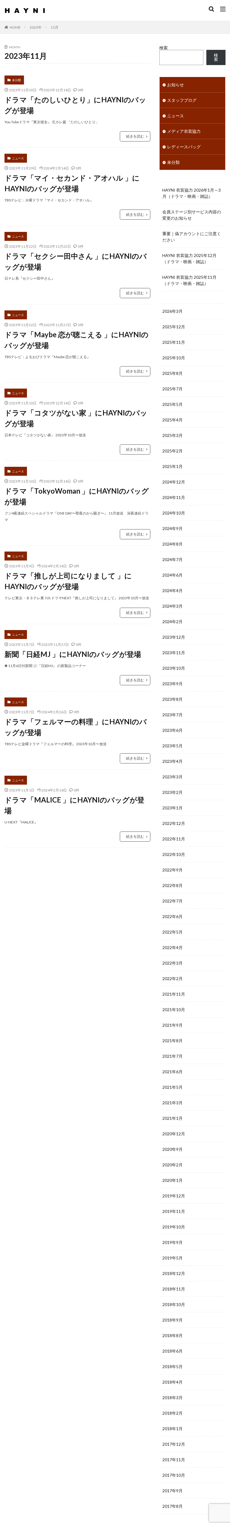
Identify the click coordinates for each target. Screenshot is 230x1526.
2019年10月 (173, 1226)
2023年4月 (172, 761)
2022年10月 (173, 854)
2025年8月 (172, 373)
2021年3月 (172, 1102)
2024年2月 (172, 621)
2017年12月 (173, 1444)
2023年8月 (172, 699)
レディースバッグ (184, 146)
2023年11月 (173, 652)
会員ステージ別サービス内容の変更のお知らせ (191, 215)
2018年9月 (172, 1319)
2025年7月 (172, 388)
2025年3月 (172, 435)
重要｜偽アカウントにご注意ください (191, 236)
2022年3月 (172, 963)
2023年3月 (172, 776)
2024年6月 (172, 575)
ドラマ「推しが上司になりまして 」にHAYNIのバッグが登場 (68, 581)
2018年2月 (172, 1413)
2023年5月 (172, 745)
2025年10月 (173, 357)
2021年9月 (172, 1025)
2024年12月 (173, 481)
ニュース (18, 158)
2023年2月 (172, 792)
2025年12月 (173, 326)
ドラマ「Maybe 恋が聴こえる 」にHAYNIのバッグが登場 (76, 339)
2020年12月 (173, 1133)
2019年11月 (173, 1211)
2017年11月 (173, 1459)
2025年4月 (172, 419)
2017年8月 (172, 1506)
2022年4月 (172, 947)
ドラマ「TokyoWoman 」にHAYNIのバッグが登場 (76, 496)
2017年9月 (172, 1490)
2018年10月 (173, 1304)
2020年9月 (172, 1149)
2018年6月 (172, 1350)
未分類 (16, 80)
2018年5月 (172, 1366)
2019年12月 (173, 1195)
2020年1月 (172, 1180)
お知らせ (175, 84)
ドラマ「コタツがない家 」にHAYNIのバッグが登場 (75, 418)
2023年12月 (173, 637)
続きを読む (135, 136)
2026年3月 (172, 311)
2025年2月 (172, 450)
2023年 (36, 27)
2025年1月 (172, 466)
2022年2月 (172, 978)
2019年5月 (172, 1257)
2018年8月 (172, 1335)
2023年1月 (172, 807)
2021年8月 (172, 1040)
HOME (15, 27)
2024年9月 (172, 528)
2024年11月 (173, 497)
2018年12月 (173, 1273)
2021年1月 (172, 1118)
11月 (54, 27)
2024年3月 (172, 606)
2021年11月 (173, 994)
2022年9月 (172, 869)
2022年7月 (172, 900)
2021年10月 (173, 1009)
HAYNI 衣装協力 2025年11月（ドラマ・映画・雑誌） (189, 280)
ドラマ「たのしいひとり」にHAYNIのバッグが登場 (75, 105)
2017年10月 (173, 1475)
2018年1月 (172, 1428)
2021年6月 (172, 1071)
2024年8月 (172, 543)
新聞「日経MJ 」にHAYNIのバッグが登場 (72, 654)
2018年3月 (172, 1397)
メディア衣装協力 (184, 131)
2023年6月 (172, 730)
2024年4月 (172, 590)
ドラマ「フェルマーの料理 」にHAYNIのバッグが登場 (75, 727)
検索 (163, 47)
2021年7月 (172, 1056)
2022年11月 (173, 838)
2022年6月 (172, 916)
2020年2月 (172, 1164)
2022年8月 (172, 885)
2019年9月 (172, 1242)
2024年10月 (173, 512)
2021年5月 (172, 1087)
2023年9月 (172, 683)
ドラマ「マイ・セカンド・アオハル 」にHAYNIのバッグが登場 (72, 183)
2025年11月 (173, 342)
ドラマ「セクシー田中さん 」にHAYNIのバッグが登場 (75, 261)
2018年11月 (173, 1288)
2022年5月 (172, 931)
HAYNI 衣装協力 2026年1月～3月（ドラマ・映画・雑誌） (191, 193)
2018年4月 (172, 1382)
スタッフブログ (181, 100)
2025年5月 (172, 404)
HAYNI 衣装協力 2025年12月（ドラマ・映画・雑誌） (189, 258)
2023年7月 (172, 714)
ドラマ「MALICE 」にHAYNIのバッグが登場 (74, 805)
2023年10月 (173, 668)
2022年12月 (173, 823)
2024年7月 (172, 559)
